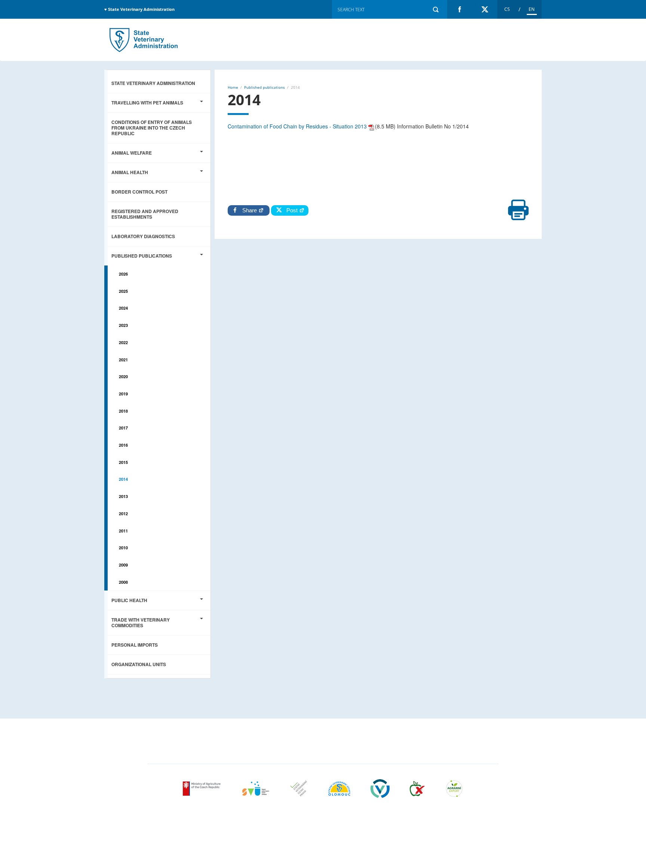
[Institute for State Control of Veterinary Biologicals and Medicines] (380, 788)
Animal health (129, 172)
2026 (123, 274)
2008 (123, 582)
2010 (123, 547)
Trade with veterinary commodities (140, 622)
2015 (123, 462)
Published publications (141, 255)
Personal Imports (134, 644)
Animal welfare (131, 152)
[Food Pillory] (417, 788)
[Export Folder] (454, 788)
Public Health (129, 600)
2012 (123, 513)
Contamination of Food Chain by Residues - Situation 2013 (297, 126)
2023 (123, 325)
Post (290, 210)
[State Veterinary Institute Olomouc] (339, 788)
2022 (123, 342)
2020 (123, 376)
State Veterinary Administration (153, 83)
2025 (123, 291)
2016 (123, 445)
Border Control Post (139, 191)
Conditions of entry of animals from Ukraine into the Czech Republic (151, 128)
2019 (123, 394)
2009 (123, 565)
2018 (123, 411)
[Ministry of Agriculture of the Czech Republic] (202, 788)
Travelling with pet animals (147, 102)
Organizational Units (138, 664)
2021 (123, 359)
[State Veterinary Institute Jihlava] (256, 788)
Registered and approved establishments (144, 214)
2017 (123, 428)
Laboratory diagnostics (143, 236)
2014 (143, 40)
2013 (123, 496)
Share (250, 210)
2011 (123, 531)
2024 (123, 308)
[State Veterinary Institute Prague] (298, 788)
